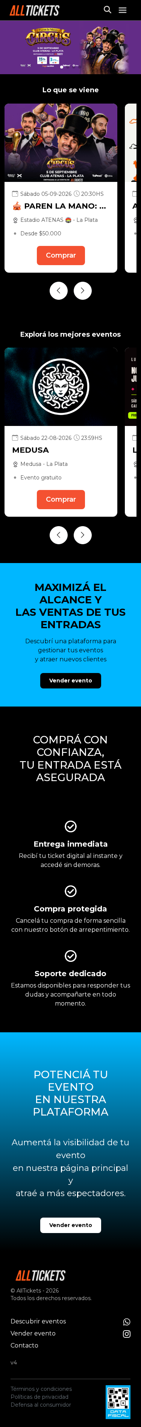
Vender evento (70, 680)
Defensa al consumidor (41, 1404)
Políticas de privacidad (39, 1396)
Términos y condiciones (41, 1389)
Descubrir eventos (38, 1321)
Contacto (24, 1345)
